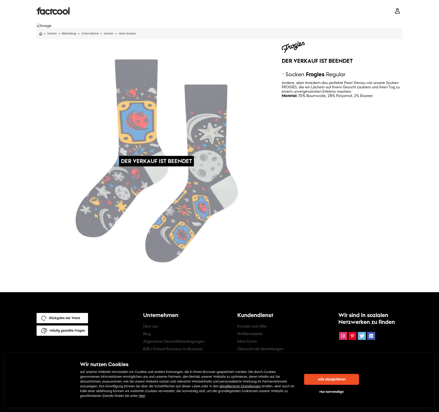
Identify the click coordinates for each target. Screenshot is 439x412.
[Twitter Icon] (362, 336)
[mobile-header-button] (397, 11)
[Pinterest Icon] (352, 336)
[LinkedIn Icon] (371, 336)
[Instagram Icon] (343, 336)
